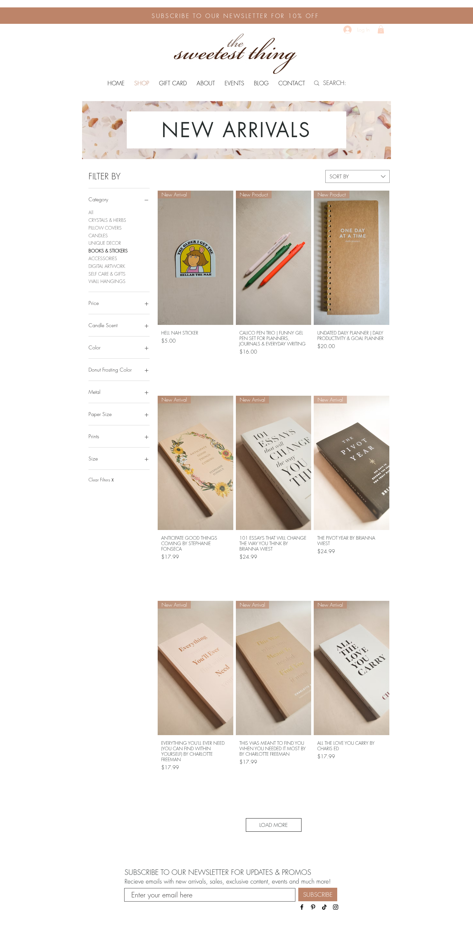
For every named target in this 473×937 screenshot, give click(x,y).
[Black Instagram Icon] (335, 907)
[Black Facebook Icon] (301, 907)
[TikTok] (324, 907)
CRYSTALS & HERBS (107, 220)
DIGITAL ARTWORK (106, 266)
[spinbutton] (195, 366)
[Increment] (223, 366)
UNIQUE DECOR (104, 243)
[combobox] (357, 176)
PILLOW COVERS (105, 228)
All (90, 212)
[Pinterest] (313, 907)
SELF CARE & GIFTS (106, 274)
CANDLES (98, 235)
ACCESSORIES (102, 258)
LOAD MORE (273, 824)
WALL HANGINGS (106, 281)
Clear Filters (101, 480)
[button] (380, 29)
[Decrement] (166, 366)
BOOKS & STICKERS (108, 251)
